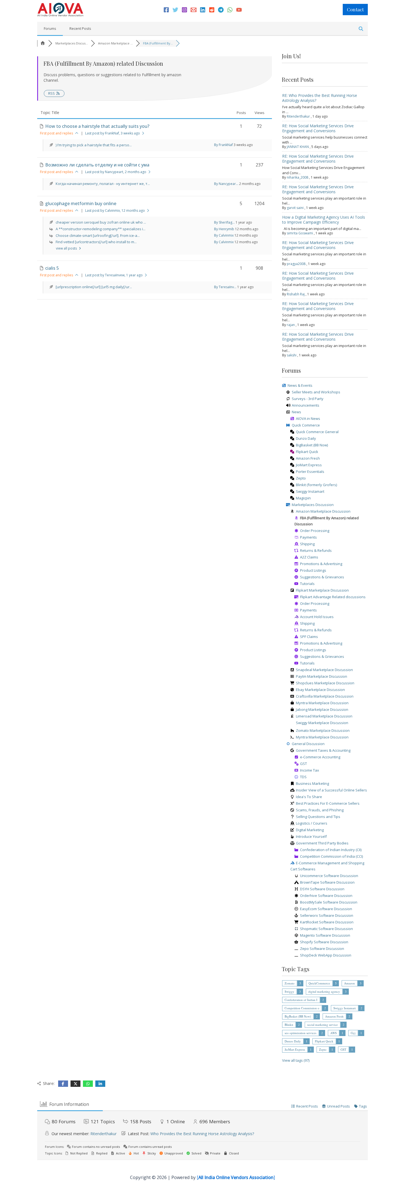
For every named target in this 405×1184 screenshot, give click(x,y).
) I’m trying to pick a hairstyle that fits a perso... (94, 144)
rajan (291, 324)
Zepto (322, 1049)
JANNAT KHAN (298, 146)
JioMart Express (295, 1049)
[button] (355, 9)
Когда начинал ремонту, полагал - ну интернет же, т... (103, 183)
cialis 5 (52, 268)
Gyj (353, 1033)
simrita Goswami (300, 233)
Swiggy (289, 991)
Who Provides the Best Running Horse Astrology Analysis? (202, 1133)
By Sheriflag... (224, 222)
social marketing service (322, 1025)
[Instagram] (184, 10)
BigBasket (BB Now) (298, 1016)
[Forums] (42, 43)
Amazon (349, 983)
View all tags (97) (295, 1060)
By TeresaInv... (225, 287)
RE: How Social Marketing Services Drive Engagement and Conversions (318, 128)
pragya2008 (296, 263)
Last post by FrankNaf (112, 133)
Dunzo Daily (293, 1041)
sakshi (291, 355)
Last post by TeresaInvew (114, 275)
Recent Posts (80, 28)
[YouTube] (239, 10)
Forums (50, 28)
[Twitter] (175, 10)
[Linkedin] (203, 10)
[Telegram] (221, 10)
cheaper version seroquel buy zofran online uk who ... (101, 222)
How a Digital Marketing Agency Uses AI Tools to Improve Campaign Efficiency (323, 219)
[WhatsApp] (230, 10)
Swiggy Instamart (344, 1008)
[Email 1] (193, 10)
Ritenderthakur (298, 116)
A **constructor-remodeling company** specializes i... (100, 228)
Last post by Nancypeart (115, 171)
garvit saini (295, 207)
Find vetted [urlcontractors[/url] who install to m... (96, 241)
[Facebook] (166, 10)
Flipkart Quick (324, 1041)
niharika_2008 (297, 177)
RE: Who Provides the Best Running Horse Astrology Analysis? (319, 98)
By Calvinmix (224, 235)
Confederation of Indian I (301, 1000)
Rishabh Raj (296, 294)
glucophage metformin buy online (80, 203)
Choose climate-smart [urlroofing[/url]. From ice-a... (98, 235)
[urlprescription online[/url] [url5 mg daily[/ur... (94, 286)
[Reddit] (212, 10)
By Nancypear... (226, 183)
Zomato (290, 983)
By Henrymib (224, 229)
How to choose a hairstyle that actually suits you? (97, 126)
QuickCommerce (319, 983)
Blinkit (289, 1025)
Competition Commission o (302, 1008)
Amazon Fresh (334, 1016)
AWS (333, 1033)
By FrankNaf (223, 144)
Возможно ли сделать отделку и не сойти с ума (97, 165)
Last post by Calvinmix (115, 210)
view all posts (67, 248)
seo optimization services (300, 1033)
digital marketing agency (324, 991)
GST (343, 1049)
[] (236, 1177)
